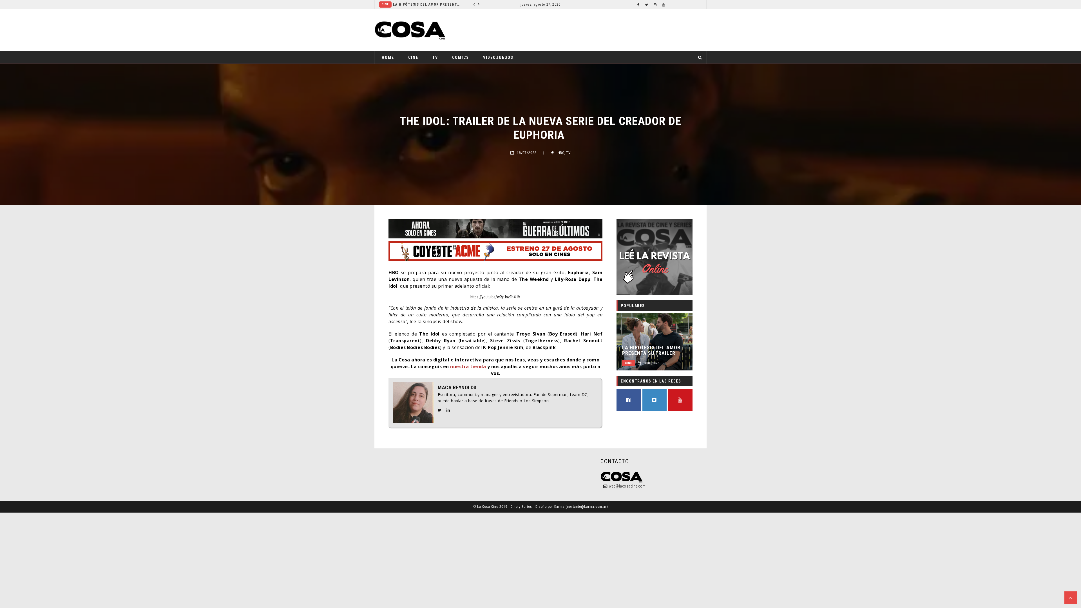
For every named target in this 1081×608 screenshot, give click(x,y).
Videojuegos (498, 57)
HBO (561, 153)
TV (435, 57)
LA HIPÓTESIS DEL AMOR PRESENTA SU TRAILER (410, 4)
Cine (470, 4)
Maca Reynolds (457, 387)
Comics (460, 57)
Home (388, 57)
